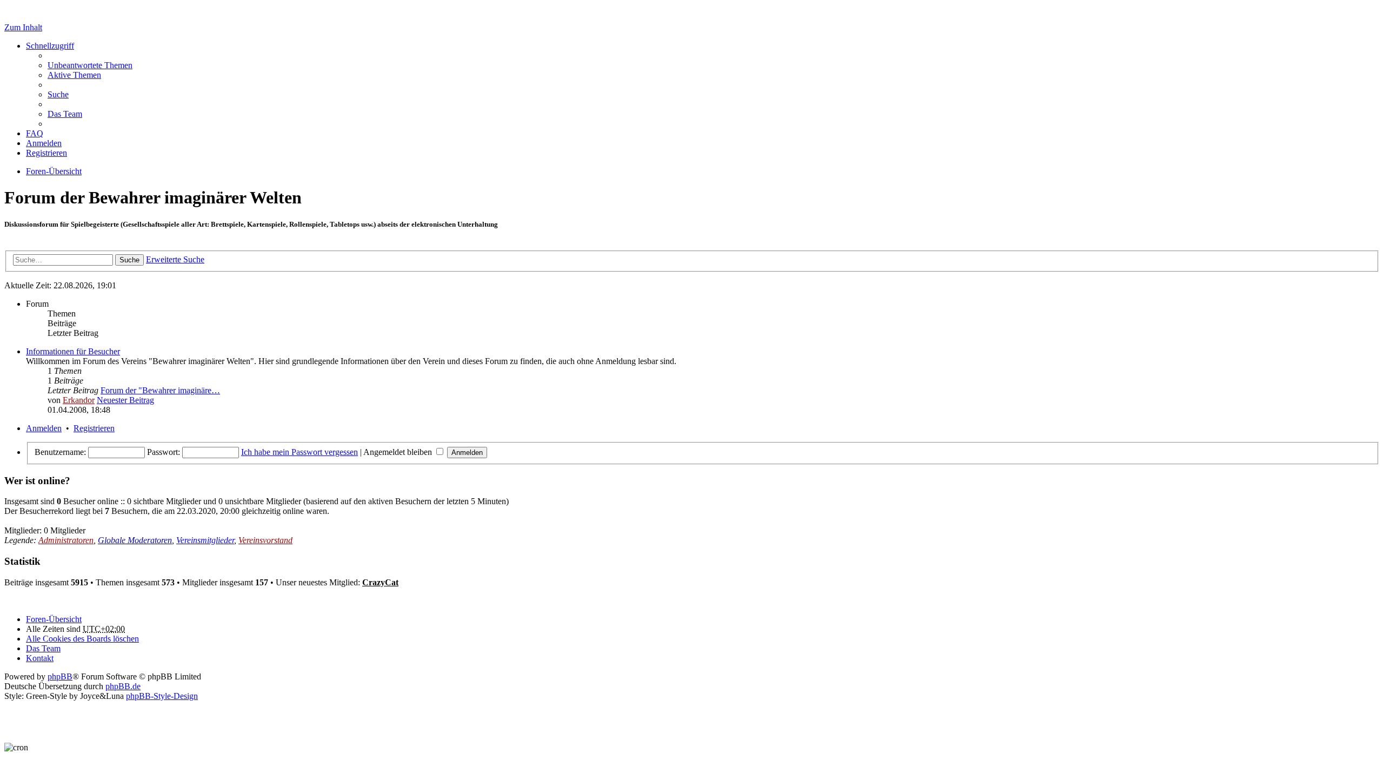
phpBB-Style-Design (162, 696)
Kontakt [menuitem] (40, 658)
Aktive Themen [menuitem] (74, 75)
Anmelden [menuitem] (44, 143)
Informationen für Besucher (73, 351)
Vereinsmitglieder (205, 540)
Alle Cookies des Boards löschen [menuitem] (82, 638)
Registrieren (94, 428)
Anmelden (44, 428)
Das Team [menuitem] (65, 113)
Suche (129, 260)
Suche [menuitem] (58, 94)
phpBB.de (123, 686)
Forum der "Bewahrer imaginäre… (160, 390)
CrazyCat (380, 582)
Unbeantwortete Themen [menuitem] (90, 65)
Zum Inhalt (23, 27)
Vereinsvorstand (265, 540)
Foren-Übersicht (54, 619)
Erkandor (79, 400)
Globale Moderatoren (135, 540)
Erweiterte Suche (175, 259)
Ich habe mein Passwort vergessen (299, 452)
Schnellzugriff (50, 45)
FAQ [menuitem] (34, 133)
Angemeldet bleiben (398, 452)
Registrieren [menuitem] (46, 152)
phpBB (60, 676)
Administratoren (66, 540)
